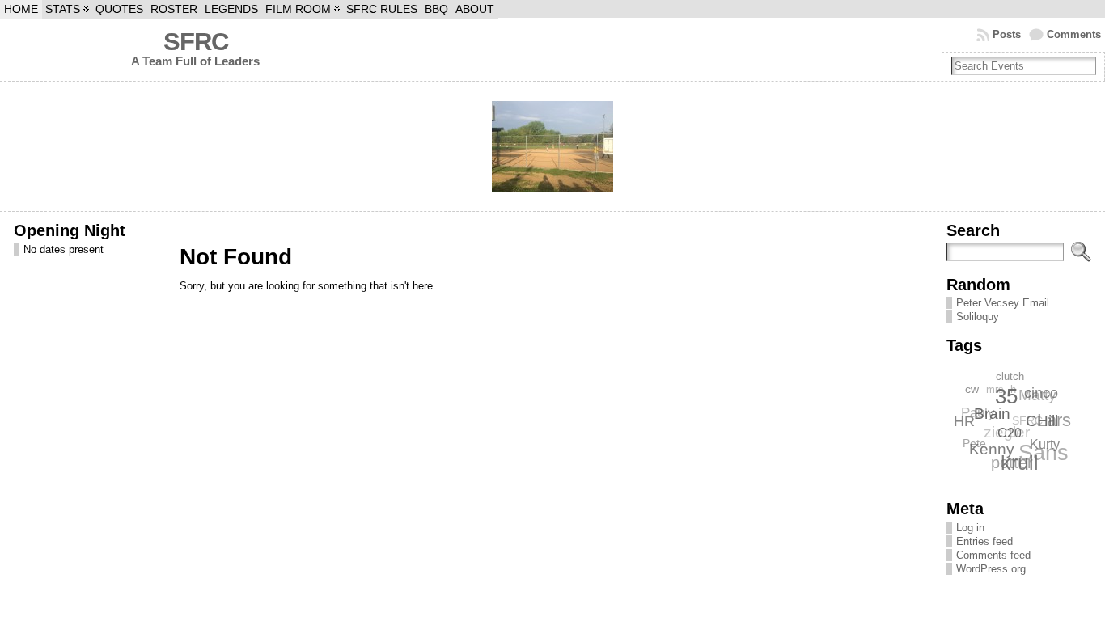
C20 (1009, 434)
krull (1019, 462)
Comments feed (993, 555)
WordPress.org (991, 569)
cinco (1041, 393)
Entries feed (984, 541)
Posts (1007, 34)
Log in (970, 528)
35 (1006, 397)
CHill (1042, 421)
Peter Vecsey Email (1002, 303)
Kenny (991, 449)
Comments (1074, 34)
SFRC (195, 41)
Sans (1043, 453)
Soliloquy (977, 316)
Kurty (1044, 445)
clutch (1011, 376)
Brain (992, 413)
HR (964, 420)
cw (973, 388)
